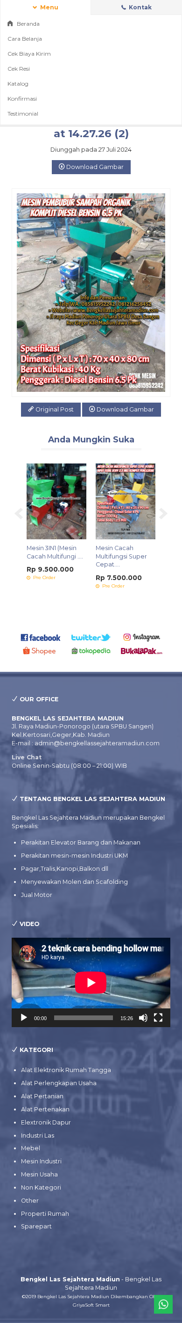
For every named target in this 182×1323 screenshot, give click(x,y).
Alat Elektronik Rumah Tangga (66, 1069)
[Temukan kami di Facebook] (40, 636)
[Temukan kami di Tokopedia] (91, 650)
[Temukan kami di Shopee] (40, 650)
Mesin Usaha (39, 1174)
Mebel (30, 1148)
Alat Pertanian (42, 1096)
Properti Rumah (45, 1213)
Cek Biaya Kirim (29, 53)
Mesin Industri (41, 1161)
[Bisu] (143, 1017)
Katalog (17, 83)
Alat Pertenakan (45, 1109)
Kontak (139, 7)
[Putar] (23, 1017)
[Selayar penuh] (158, 1017)
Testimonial (22, 113)
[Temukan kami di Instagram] (141, 636)
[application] (91, 982)
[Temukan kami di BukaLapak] (141, 650)
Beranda (27, 23)
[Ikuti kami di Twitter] (91, 636)
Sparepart (36, 1226)
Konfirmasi (22, 98)
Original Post (54, 409)
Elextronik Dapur (46, 1122)
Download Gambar (94, 166)
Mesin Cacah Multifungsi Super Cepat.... (121, 556)
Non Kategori (41, 1187)
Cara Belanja (24, 38)
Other (30, 1200)
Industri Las (37, 1135)
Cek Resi (18, 68)
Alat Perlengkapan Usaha (59, 1083)
